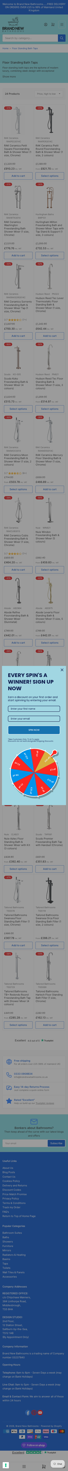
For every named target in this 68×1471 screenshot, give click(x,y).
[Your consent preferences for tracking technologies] (6, 1465)
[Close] (62, 670)
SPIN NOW (34, 730)
